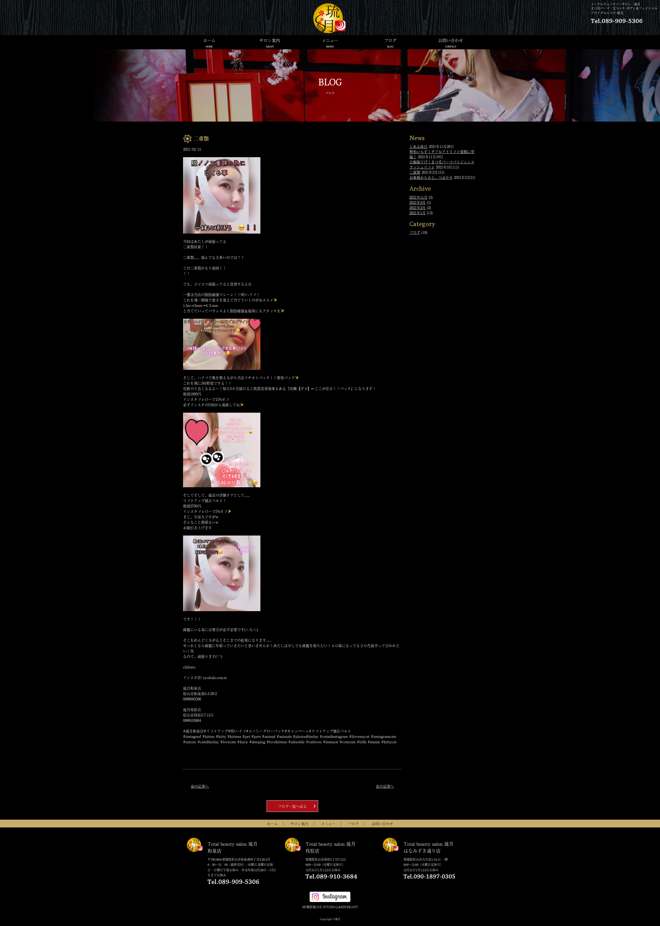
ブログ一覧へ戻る (292, 806)
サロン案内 (269, 42)
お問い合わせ (450, 42)
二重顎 (414, 172)
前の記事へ (200, 786)
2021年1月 (417, 212)
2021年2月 (417, 207)
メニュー (330, 42)
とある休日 (418, 146)
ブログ (390, 42)
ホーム (209, 42)
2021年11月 (418, 197)
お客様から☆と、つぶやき (431, 177)
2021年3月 (417, 202)
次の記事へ (385, 786)
